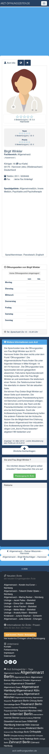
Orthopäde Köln (30, 735)
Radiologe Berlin (32, 738)
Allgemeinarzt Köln (27, 690)
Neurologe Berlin (21, 731)
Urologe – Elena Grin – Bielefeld (19, 603)
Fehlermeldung (11, 649)
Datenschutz (10, 655)
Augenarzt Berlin (20, 700)
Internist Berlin (21, 713)
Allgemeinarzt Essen (12, 687)
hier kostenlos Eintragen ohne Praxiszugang (24, 638)
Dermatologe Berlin (12, 704)
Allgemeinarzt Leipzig (13, 693)
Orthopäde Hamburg (17, 736)
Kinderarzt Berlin (34, 728)
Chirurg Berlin (36, 700)
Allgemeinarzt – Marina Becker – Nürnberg (23, 597)
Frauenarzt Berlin (31, 704)
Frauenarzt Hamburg (27, 707)
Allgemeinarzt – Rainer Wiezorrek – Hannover (25, 552)
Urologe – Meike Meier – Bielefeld (19, 609)
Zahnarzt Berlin (20, 742)
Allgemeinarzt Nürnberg (23, 697)
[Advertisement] (24, 31)
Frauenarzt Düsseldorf (11, 707)
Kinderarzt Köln (8, 732)
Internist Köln (23, 724)
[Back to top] (43, 749)
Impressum (9, 652)
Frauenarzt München (27, 710)
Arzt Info (10, 62)
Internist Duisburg (26, 718)
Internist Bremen (12, 717)
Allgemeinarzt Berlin (24, 674)
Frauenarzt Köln (10, 710)
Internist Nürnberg (19, 728)
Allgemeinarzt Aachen (12, 673)
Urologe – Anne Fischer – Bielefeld (20, 606)
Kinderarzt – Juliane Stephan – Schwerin (23, 615)
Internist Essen (20, 721)
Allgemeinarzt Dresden (20, 680)
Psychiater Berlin (17, 738)
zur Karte (22, 163)
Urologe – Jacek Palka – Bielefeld (19, 600)
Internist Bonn (38, 714)
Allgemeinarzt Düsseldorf (23, 683)
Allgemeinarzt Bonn (22, 677)
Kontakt (7, 646)
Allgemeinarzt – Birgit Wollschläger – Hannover (25, 556)
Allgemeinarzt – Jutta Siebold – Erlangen (23, 618)
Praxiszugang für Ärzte (24, 476)
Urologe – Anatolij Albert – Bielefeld (20, 612)
